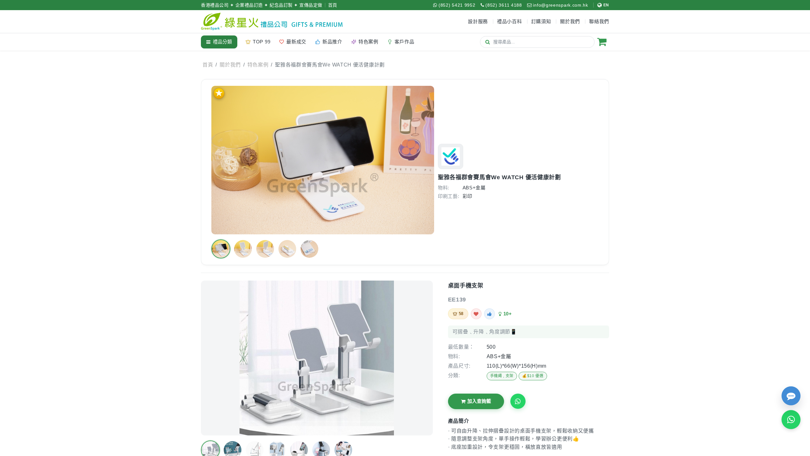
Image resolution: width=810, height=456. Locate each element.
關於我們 (230, 64)
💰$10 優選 (533, 376)
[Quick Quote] (791, 395)
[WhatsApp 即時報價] (791, 419)
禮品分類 (222, 41)
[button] (221, 249)
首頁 (332, 5)
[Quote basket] (602, 41)
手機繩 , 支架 (502, 376)
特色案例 (258, 64)
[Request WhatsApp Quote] (518, 401)
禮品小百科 (509, 21)
